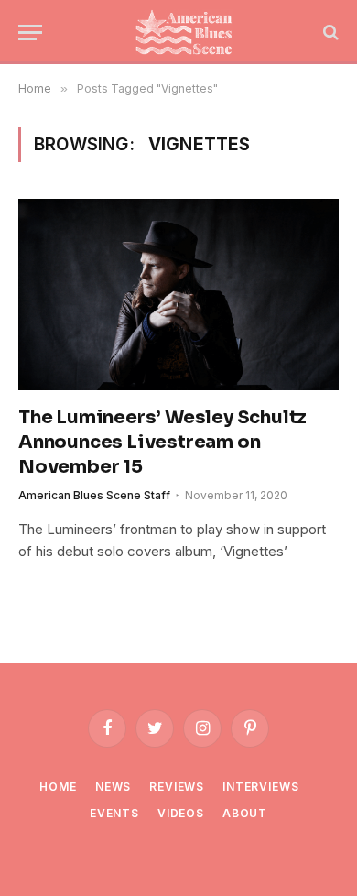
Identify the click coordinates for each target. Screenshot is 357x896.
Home (57, 786)
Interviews (260, 786)
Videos (180, 813)
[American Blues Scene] (188, 32)
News (113, 786)
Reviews (176, 786)
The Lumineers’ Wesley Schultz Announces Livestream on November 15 (162, 442)
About (244, 813)
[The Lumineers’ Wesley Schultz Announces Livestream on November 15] (178, 294)
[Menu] (30, 32)
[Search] (329, 32)
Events (114, 813)
